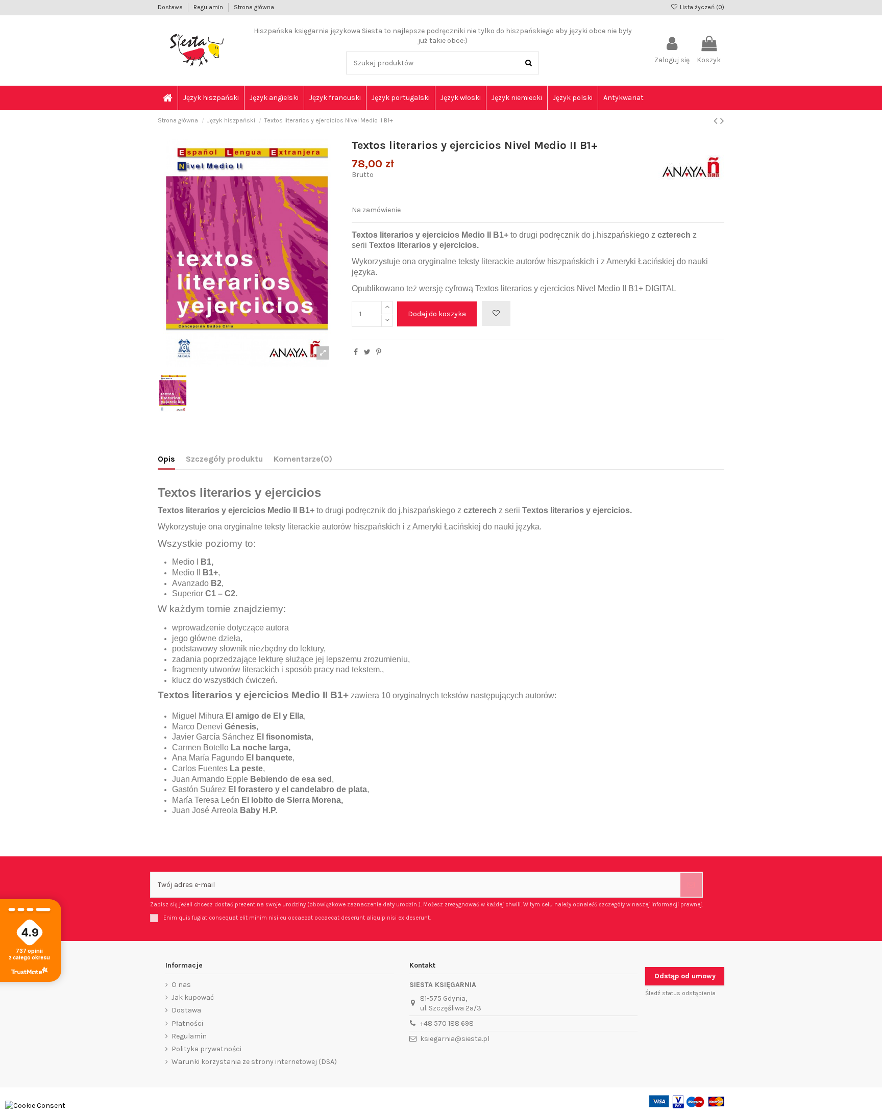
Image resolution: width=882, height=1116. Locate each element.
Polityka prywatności (206, 1049)
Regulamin (209, 7)
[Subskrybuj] (691, 884)
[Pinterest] (378, 352)
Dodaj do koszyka (437, 314)
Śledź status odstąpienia (680, 993)
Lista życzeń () (701, 7)
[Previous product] (717, 121)
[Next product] (722, 121)
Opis (166, 459)
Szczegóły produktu (224, 459)
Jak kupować (193, 997)
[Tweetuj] (367, 352)
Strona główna (254, 7)
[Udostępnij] (356, 352)
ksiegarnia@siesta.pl (454, 1038)
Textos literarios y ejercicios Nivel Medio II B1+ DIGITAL (575, 288)
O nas (181, 984)
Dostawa (171, 7)
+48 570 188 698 (447, 1023)
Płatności (187, 1023)
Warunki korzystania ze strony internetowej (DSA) (254, 1061)
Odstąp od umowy (685, 976)
